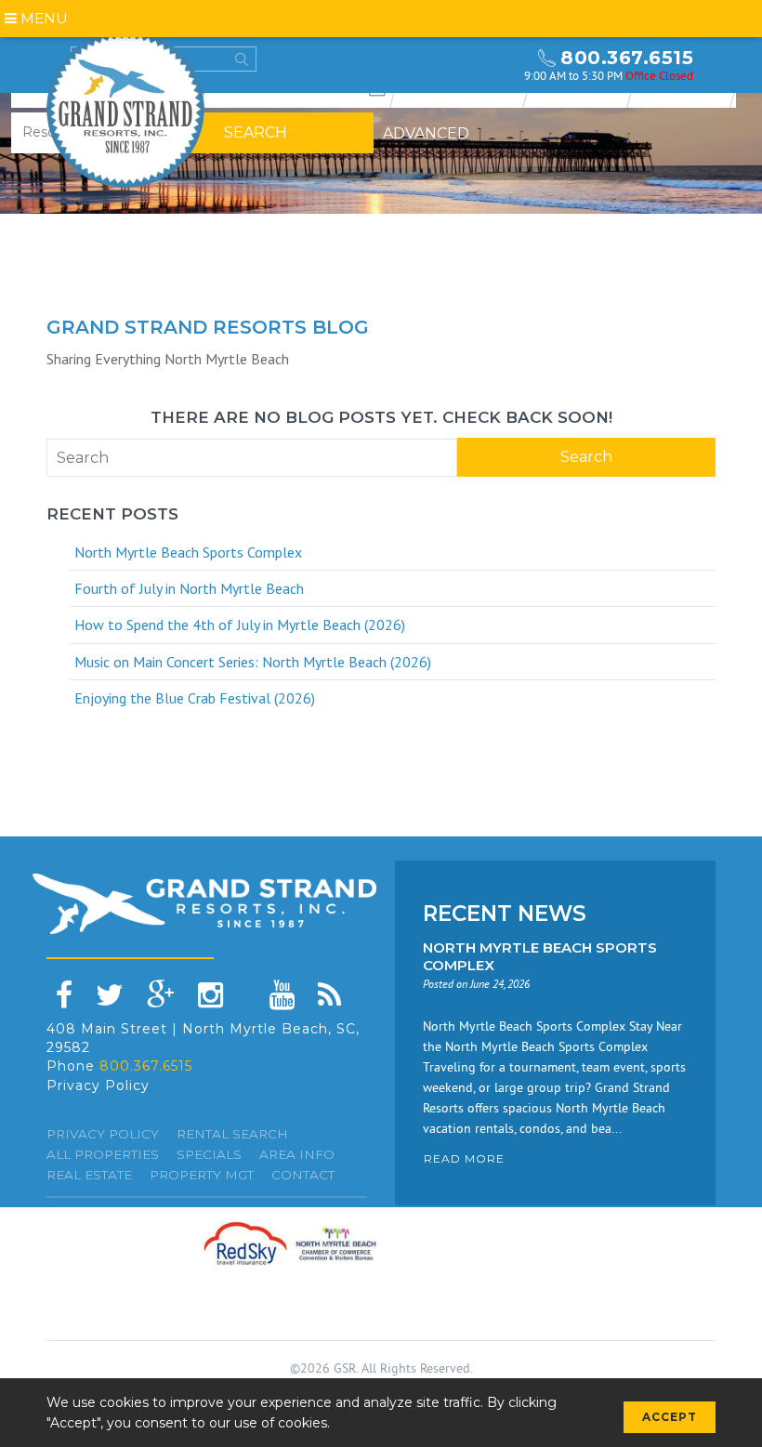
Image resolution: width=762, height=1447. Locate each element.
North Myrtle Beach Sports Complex (188, 552)
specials (209, 1154)
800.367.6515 (626, 57)
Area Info (297, 1154)
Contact (303, 1174)
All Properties (102, 1154)
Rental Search (232, 1133)
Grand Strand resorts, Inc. (125, 109)
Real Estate (89, 1174)
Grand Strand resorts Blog (207, 327)
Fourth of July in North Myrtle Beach (189, 588)
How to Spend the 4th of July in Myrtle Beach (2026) (239, 624)
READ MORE (464, 1158)
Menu (42, 18)
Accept (669, 1417)
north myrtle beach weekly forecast (492, 65)
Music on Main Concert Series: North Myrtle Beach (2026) (252, 661)
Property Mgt (202, 1174)
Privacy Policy (98, 1085)
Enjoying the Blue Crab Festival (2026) (194, 698)
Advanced (426, 133)
